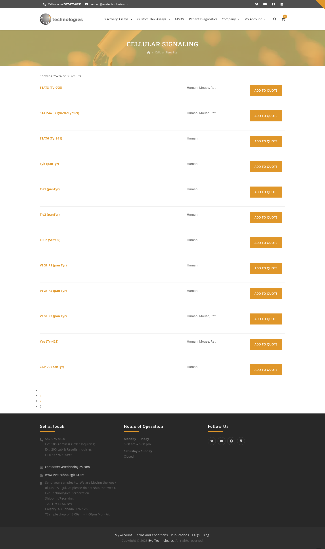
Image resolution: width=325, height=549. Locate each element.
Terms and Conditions (151, 535)
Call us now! (64, 4)
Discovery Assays (115, 19)
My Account (253, 19)
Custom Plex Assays (151, 19)
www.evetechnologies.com (64, 475)
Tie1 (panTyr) (50, 189)
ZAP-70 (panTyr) (52, 367)
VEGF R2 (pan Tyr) (53, 291)
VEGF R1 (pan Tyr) (53, 265)
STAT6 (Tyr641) (51, 138)
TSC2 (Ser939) (50, 240)
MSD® (180, 19)
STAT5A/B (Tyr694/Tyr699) (59, 113)
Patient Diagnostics (203, 19)
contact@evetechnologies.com (109, 4)
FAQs (196, 535)
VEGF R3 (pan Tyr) (53, 316)
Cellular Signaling (166, 52)
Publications (180, 535)
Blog (206, 535)
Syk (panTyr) (49, 164)
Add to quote (265, 90)
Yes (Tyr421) (49, 341)
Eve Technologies (161, 540)
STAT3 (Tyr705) (51, 87)
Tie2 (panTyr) (50, 214)
